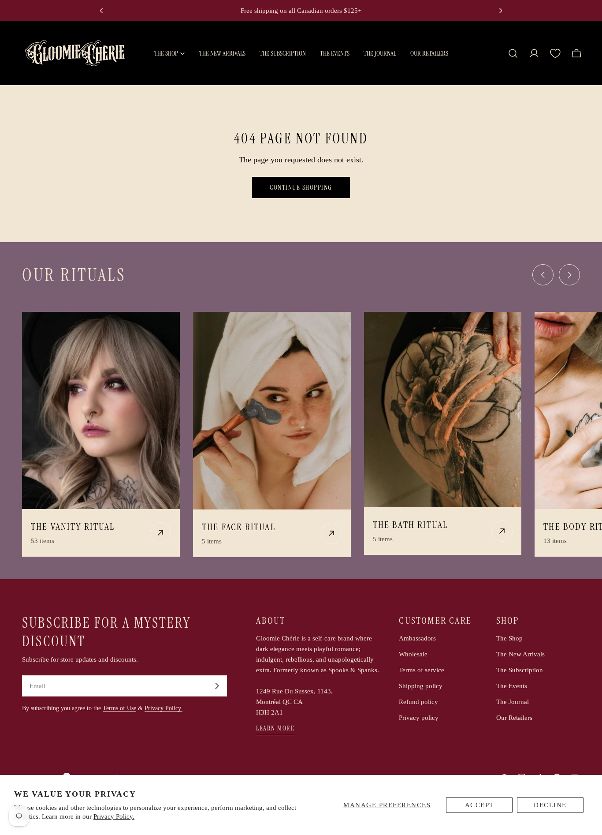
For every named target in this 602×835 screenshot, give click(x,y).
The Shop (509, 638)
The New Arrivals (520, 654)
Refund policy (418, 701)
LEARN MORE (275, 728)
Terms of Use (119, 708)
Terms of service (421, 670)
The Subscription (519, 670)
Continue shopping (301, 187)
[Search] (513, 53)
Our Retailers (514, 717)
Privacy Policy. (113, 816)
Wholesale (413, 654)
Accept (479, 805)
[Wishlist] (555, 53)
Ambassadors (417, 638)
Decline (550, 805)
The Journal (512, 701)
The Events (511, 685)
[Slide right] (569, 274)
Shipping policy (420, 685)
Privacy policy (418, 717)
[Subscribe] (217, 686)
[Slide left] (543, 274)
